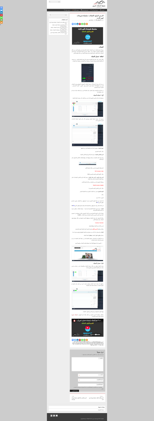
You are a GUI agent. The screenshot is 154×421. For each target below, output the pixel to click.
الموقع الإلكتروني (100, 384)
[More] (87, 24)
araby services (76, 341)
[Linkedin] (77, 24)
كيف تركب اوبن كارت (84, 343)
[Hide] (0, 24)
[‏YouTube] (57, 416)
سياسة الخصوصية (101, 409)
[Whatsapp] (82, 24)
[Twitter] (75, 24)
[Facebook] (73, 24)
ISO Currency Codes (99, 171)
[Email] (84, 24)
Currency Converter (99, 222)
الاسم (102, 374)
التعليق (101, 358)
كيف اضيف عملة (90, 343)
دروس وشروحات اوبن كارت (96, 341)
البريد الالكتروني (100, 379)
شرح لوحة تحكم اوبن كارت (97, 343)
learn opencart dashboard (82, 341)
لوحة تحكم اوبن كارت (78, 343)
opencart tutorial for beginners (98, 342)
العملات (87, 342)
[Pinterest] (80, 24)
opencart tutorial (91, 342)
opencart (88, 341)
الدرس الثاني (94, 229)
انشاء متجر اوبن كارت (82, 342)
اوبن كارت (77, 342)
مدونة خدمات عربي (99, 6)
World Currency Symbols (98, 185)
